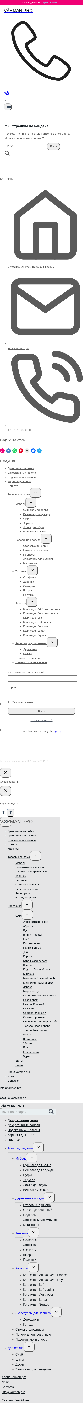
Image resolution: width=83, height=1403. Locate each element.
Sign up (57, 731)
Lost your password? (42, 720)
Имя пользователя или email (26, 672)
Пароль (12, 687)
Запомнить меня (22, 702)
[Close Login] (5, 773)
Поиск (52, 1112)
